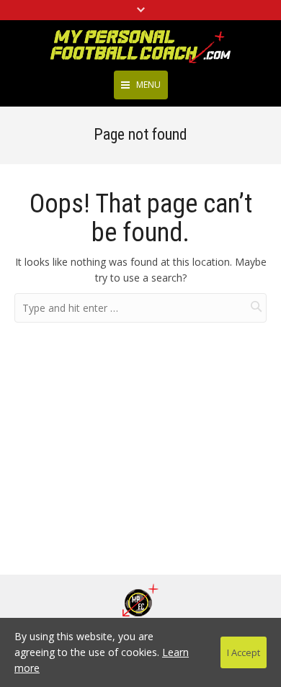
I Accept (243, 652)
